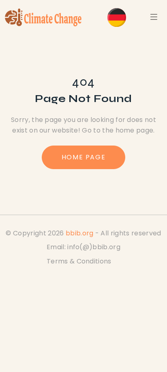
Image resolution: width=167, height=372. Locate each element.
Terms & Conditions (79, 261)
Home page (83, 157)
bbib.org (80, 233)
